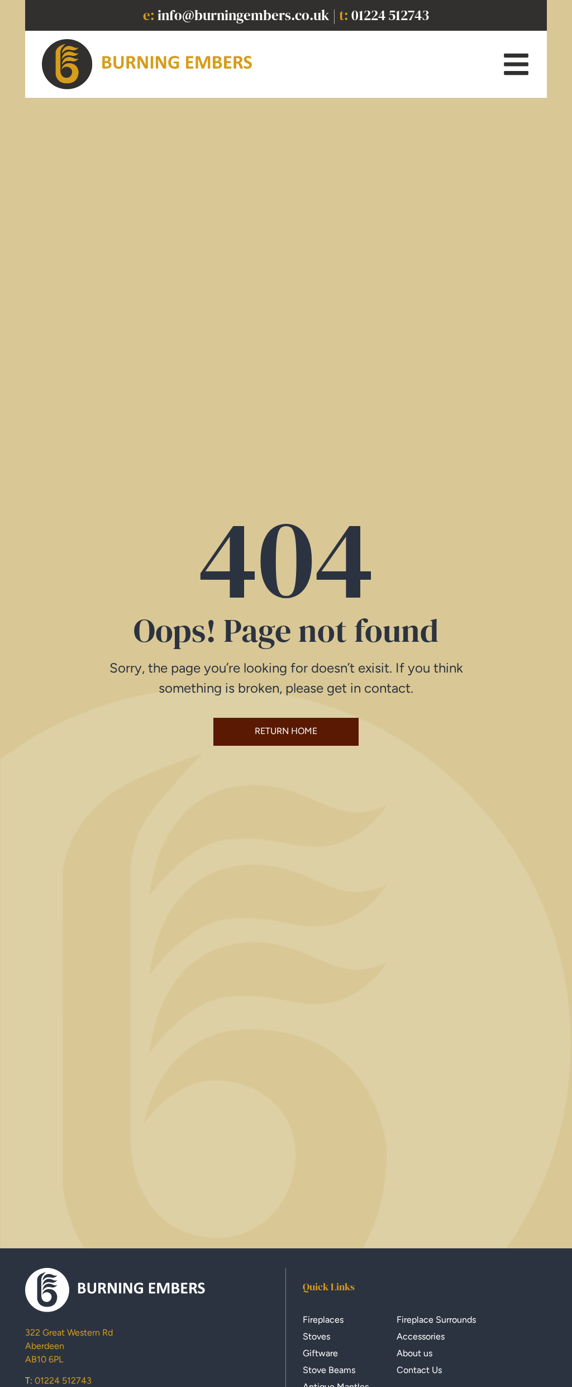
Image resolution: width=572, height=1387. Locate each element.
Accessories (421, 1336)
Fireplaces (323, 1319)
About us (414, 1353)
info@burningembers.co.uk (244, 15)
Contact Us (419, 1370)
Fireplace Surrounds (436, 1319)
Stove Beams (329, 1370)
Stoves (316, 1336)
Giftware (320, 1353)
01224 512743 (390, 15)
